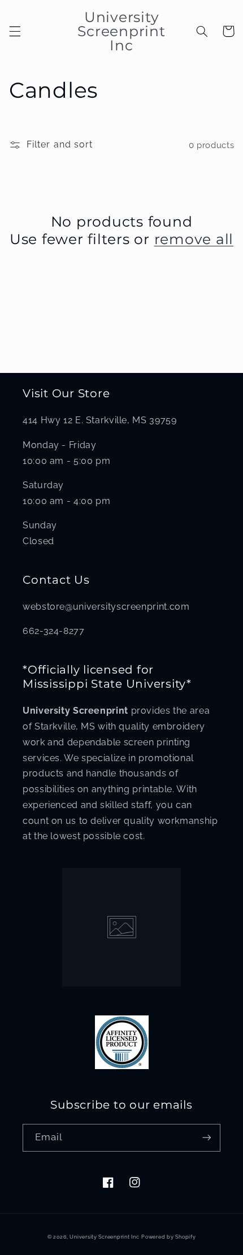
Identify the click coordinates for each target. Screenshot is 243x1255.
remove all (194, 239)
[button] (15, 31)
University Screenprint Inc (104, 1237)
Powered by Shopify (168, 1237)
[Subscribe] (207, 1138)
